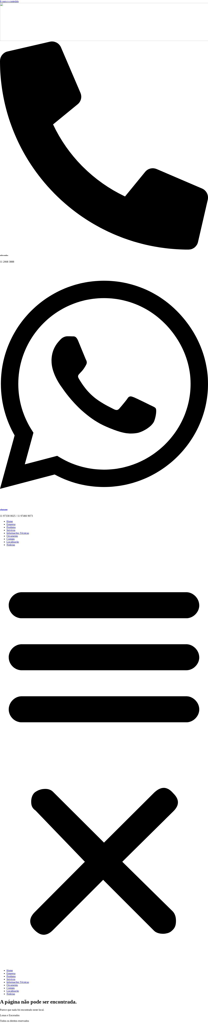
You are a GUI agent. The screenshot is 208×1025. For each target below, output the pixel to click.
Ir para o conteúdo (9, 1)
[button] (104, 757)
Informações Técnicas (17, 533)
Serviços (10, 530)
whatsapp (3, 509)
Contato (10, 539)
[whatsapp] (104, 502)
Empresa (10, 524)
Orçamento (12, 536)
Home (9, 521)
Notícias (10, 544)
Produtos (11, 527)
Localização (12, 541)
